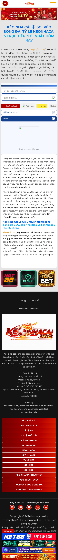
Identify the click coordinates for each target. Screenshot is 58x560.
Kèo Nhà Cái (9, 232)
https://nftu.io (37, 49)
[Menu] (5, 3)
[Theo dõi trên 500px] (37, 507)
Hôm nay (42, 106)
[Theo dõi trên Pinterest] (20, 507)
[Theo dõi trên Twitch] (45, 507)
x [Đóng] (8, 531)
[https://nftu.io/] (30, 3)
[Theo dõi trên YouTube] (29, 507)
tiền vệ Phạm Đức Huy (37, 502)
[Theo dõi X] (12, 507)
